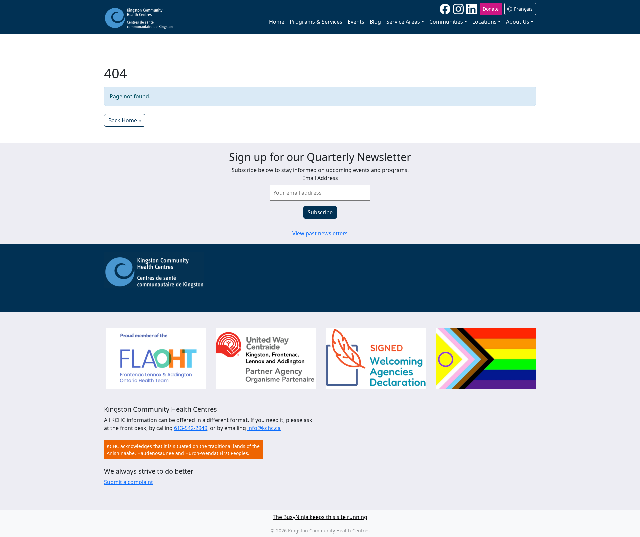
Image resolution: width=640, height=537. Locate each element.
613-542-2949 (190, 428)
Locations (484, 21)
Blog (375, 21)
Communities (446, 21)
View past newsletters (320, 233)
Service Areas (403, 21)
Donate (491, 9)
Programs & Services (316, 21)
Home (276, 21)
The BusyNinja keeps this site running (320, 517)
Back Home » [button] (124, 120)
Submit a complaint (128, 482)
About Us (517, 21)
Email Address (320, 178)
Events (356, 21)
